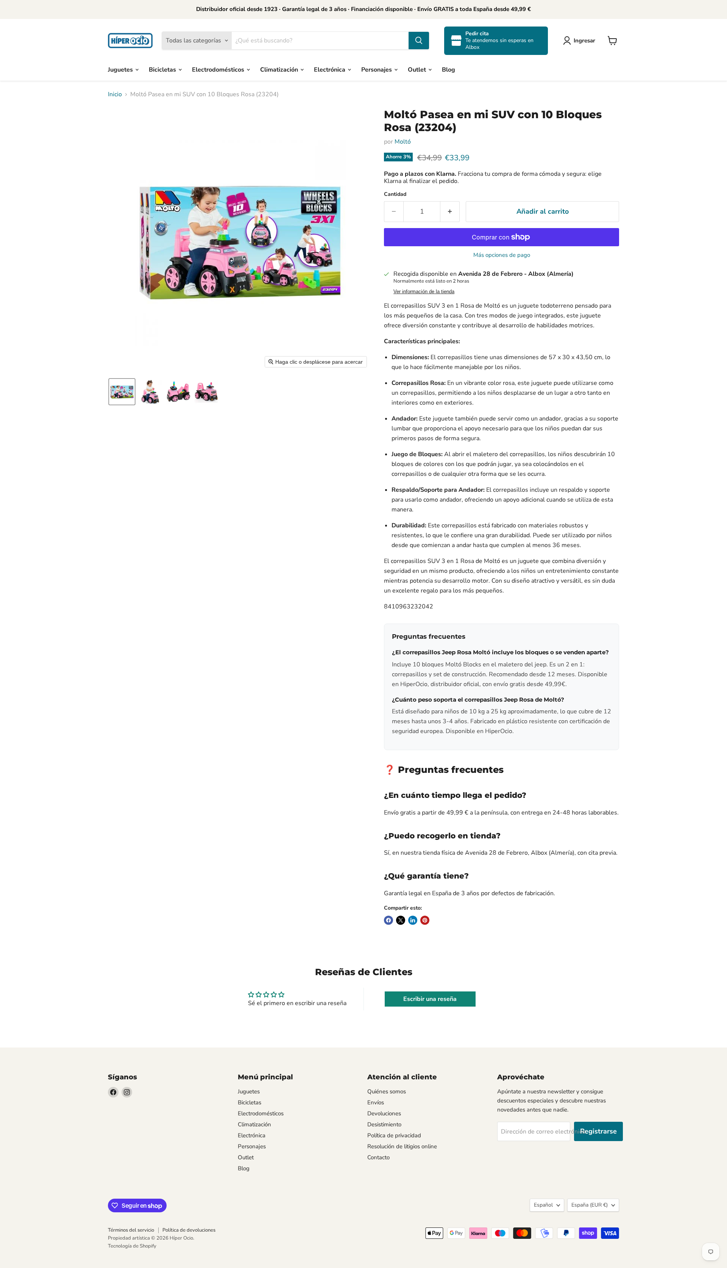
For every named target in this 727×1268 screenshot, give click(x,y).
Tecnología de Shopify (132, 1246)
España (589, 1205)
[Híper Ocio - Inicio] (130, 40)
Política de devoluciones (188, 1230)
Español (543, 1205)
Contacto (378, 1157)
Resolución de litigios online (402, 1146)
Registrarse (598, 1131)
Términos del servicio (131, 1230)
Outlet (417, 69)
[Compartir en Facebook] (388, 920)
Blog (448, 69)
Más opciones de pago (501, 255)
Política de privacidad (394, 1135)
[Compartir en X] (400, 920)
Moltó (403, 142)
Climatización (280, 69)
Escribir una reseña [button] (430, 999)
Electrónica (330, 69)
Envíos (375, 1102)
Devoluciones (384, 1113)
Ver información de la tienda (423, 291)
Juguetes (121, 69)
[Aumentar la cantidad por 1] (450, 211)
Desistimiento (384, 1124)
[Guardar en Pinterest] (424, 920)
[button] (580, 40)
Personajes (377, 69)
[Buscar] (419, 40)
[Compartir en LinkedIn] (412, 920)
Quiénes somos (386, 1091)
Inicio (115, 94)
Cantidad (395, 194)
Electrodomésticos (219, 69)
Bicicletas (163, 69)
